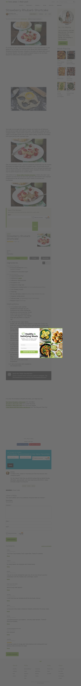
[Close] (61, 330)
